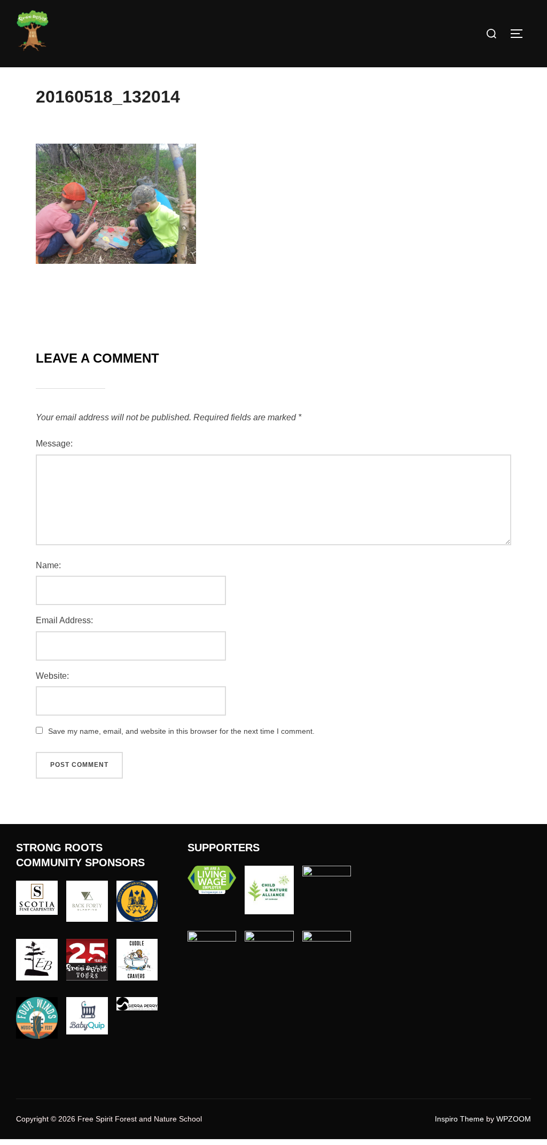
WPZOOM (513, 1119)
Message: (54, 443)
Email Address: (64, 620)
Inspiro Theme (459, 1119)
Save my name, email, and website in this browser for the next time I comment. (181, 731)
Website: (52, 675)
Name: (48, 565)
